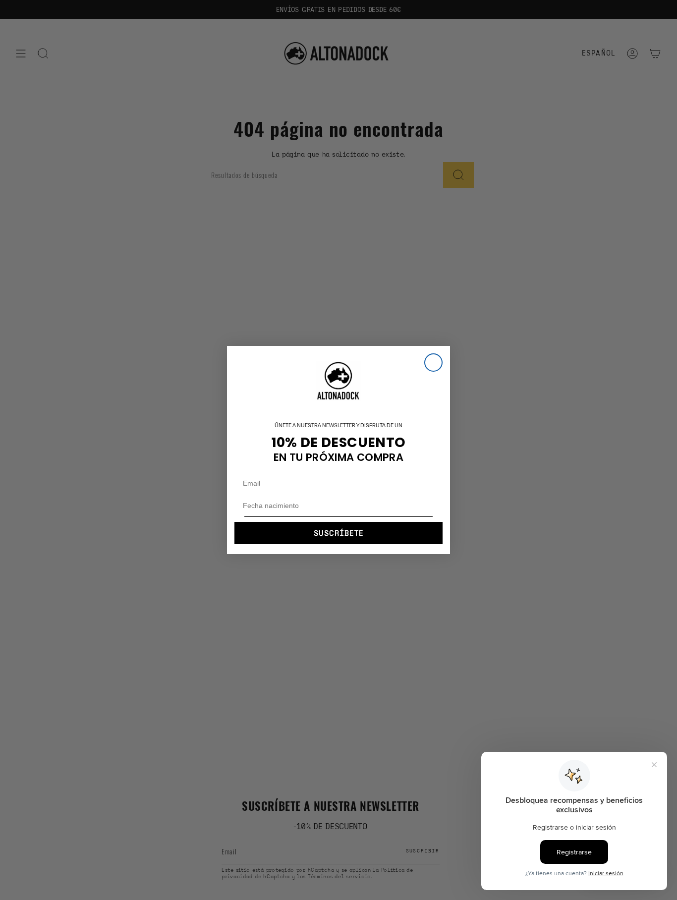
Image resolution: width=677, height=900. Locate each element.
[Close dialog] (433, 362)
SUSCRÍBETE (339, 533)
